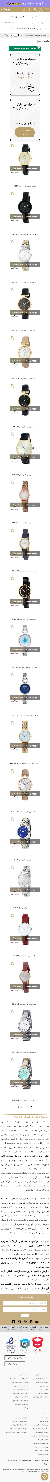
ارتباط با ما (36, 1460)
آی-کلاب (25, 1408)
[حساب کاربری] (35, 9)
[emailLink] (37, 1321)
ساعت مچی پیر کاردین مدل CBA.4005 (24, 475)
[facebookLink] (13, 1321)
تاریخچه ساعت (43, 1454)
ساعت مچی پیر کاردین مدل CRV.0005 (24, 1052)
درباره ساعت (44, 1418)
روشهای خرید (43, 1386)
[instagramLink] (19, 1321)
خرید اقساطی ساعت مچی (20, 1401)
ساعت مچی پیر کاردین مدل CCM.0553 (24, 860)
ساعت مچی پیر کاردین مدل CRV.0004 (24, 1100)
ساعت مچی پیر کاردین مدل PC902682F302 (24, 763)
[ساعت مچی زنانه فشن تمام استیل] (25, 640)
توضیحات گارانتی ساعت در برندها (16, 1432)
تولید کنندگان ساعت (20, 1421)
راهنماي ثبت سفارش (41, 1382)
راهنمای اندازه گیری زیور (40, 1429)
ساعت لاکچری (24, 17)
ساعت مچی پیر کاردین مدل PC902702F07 (24, 812)
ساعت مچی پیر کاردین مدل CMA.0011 (24, 234)
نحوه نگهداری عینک (41, 1440)
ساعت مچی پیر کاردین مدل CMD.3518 (24, 330)
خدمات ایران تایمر (20, 1375)
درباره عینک (44, 1421)
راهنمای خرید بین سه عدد (20, 1382)
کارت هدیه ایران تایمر (21, 1404)
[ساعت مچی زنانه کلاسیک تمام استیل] (25, 256)
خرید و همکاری (41, 1375)
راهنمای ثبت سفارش (15, 1358)
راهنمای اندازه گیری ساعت (39, 1425)
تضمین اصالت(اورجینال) (20, 1390)
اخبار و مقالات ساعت (41, 1451)
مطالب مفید (43, 1414)
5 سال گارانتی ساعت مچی (20, 1393)
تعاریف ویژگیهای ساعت (40, 1443)
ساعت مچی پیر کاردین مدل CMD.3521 (24, 282)
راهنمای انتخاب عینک (41, 1432)
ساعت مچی (35, 17)
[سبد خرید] (41, 10)
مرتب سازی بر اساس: (40, 35)
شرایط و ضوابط (12, 1460)
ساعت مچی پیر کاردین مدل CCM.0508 (24, 571)
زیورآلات (14, 17)
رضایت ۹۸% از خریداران (36, 1254)
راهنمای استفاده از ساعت (40, 1436)
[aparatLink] (31, 1321)
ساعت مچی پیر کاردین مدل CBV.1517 (24, 956)
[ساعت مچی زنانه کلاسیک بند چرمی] (25, 159)
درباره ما (45, 1460)
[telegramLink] (25, 1321)
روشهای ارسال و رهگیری (40, 1379)
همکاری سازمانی (43, 1393)
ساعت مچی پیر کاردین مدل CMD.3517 (24, 378)
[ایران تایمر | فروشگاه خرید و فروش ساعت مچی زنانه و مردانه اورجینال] (5, 9)
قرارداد (46, 1464)
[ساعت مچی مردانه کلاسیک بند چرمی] (25, 448)
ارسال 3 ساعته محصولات (20, 1386)
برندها (24, 1414)
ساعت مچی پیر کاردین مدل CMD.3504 (24, 427)
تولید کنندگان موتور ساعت (18, 1429)
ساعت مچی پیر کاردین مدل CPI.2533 (24, 186)
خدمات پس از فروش (15, 1364)
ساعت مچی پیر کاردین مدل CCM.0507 (24, 1004)
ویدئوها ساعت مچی (41, 1447)
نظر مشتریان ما (43, 1390)
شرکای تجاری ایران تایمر (40, 1397)
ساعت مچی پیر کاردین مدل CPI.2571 (24, 908)
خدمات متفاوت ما (25, 1460)
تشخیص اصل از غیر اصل (19, 1425)
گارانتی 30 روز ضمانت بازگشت (19, 1379)
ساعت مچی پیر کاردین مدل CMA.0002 (24, 619)
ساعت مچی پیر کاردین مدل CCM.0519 (24, 523)
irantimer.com (33, 1471)
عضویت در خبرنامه (25, 1297)
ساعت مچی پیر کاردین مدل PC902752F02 (24, 715)
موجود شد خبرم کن (17, 168)
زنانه (40, 41)
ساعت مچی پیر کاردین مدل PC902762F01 (24, 667)
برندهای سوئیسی (21, 1418)
